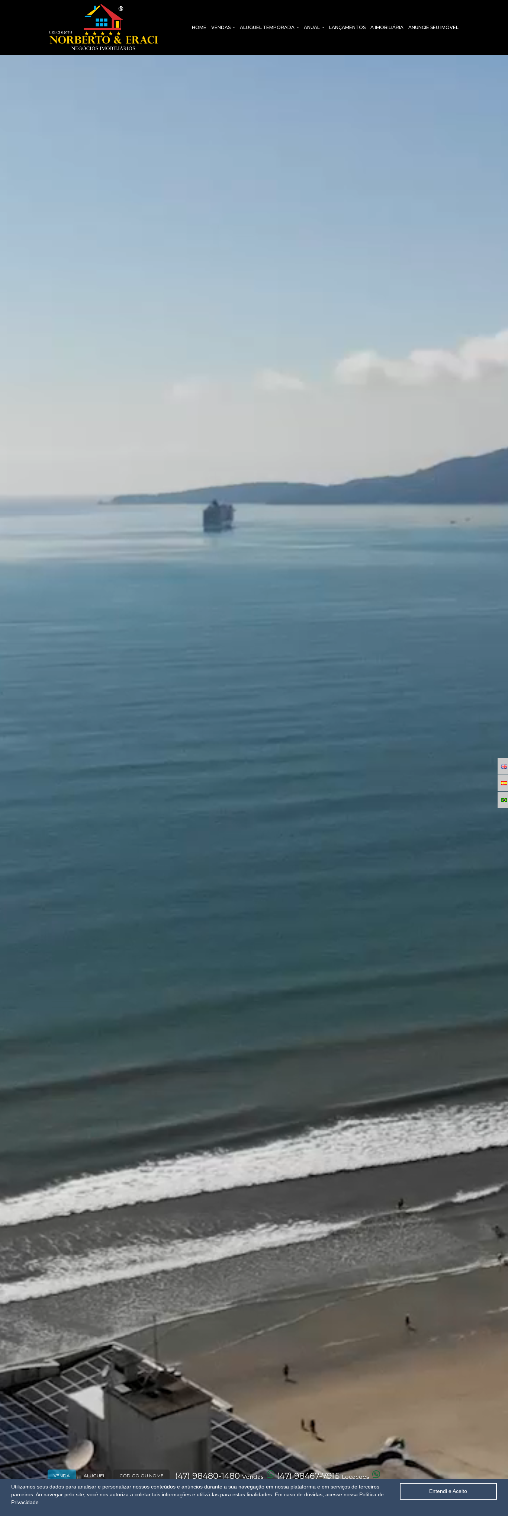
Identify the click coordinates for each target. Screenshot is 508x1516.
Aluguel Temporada (268, 27)
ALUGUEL (95, 1475)
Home (199, 27)
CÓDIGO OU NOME (141, 1475)
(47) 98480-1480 (219, 1476)
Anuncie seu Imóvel (433, 27)
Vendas (221, 27)
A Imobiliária (386, 27)
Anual (312, 27)
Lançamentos (347, 27)
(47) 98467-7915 (323, 1476)
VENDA (62, 1475)
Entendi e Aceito (448, 1491)
